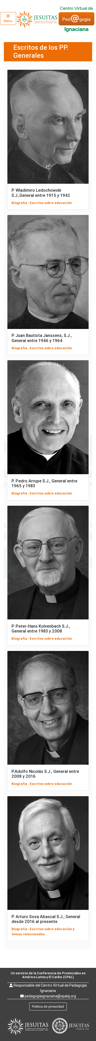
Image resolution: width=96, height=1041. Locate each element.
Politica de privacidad (48, 1006)
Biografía (19, 203)
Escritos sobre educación (51, 203)
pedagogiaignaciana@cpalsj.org (50, 996)
